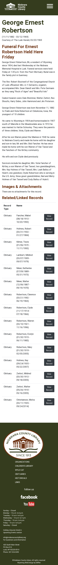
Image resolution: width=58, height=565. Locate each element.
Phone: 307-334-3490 (11, 552)
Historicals (21, 478)
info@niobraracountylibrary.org (14, 537)
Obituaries (20, 474)
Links (17, 482)
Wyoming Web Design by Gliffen (29, 563)
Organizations (22, 462)
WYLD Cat (19, 470)
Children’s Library (24, 466)
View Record (49, 217)
